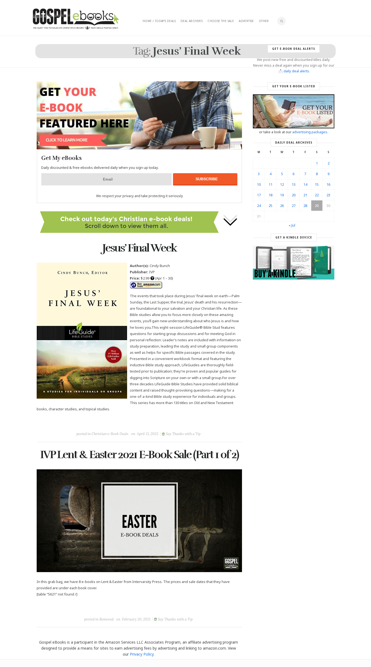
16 (328, 184)
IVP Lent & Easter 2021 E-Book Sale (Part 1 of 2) (139, 454)
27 (293, 205)
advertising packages (309, 131)
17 (259, 195)
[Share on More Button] (178, 421)
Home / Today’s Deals (159, 21)
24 (259, 205)
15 (317, 184)
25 (270, 205)
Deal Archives (192, 21)
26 (282, 205)
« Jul (292, 225)
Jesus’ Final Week (139, 248)
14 (305, 184)
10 (259, 184)
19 (282, 195)
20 (293, 195)
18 (270, 195)
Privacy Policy (141, 654)
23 (328, 195)
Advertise (246, 21)
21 (305, 195)
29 (317, 205)
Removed (106, 619)
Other (264, 21)
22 (317, 195)
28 (305, 205)
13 (293, 184)
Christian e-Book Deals (110, 434)
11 (270, 184)
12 (282, 184)
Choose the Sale (220, 21)
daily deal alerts (296, 71)
